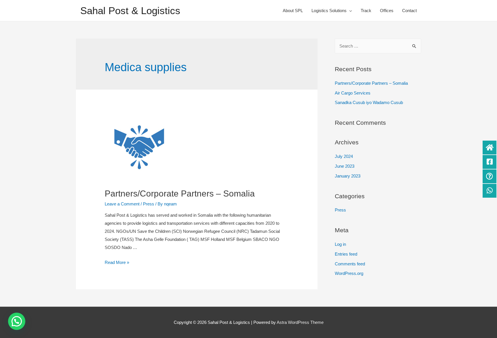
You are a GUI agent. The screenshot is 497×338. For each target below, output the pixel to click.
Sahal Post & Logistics (130, 10)
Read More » (117, 262)
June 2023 (344, 166)
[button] (16, 321)
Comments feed (350, 263)
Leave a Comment (122, 203)
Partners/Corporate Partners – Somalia (180, 193)
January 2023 (347, 175)
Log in (340, 244)
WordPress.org (349, 273)
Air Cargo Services (352, 92)
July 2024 (344, 156)
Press (148, 203)
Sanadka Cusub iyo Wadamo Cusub (369, 102)
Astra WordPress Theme (300, 322)
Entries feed (346, 254)
